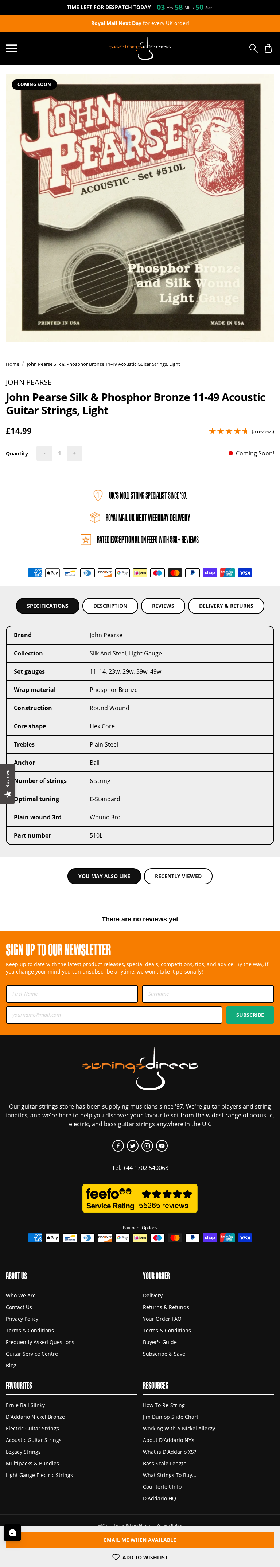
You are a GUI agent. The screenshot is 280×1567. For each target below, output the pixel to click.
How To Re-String (164, 1405)
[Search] (254, 48)
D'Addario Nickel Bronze (35, 1416)
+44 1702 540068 (145, 1168)
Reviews (163, 605)
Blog (11, 1365)
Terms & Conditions (30, 1330)
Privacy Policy (22, 1318)
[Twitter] (133, 1146)
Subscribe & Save (164, 1353)
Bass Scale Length (165, 1463)
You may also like (104, 876)
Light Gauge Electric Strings (39, 1475)
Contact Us (19, 1307)
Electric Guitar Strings (32, 1428)
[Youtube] (162, 1146)
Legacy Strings (23, 1451)
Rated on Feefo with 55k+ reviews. (148, 539)
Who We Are (21, 1295)
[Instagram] (147, 1146)
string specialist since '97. (148, 495)
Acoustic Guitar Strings (34, 1440)
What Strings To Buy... (170, 1475)
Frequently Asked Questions (40, 1342)
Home (12, 364)
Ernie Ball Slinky (25, 1405)
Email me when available (140, 1539)
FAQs (103, 1525)
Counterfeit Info (162, 1486)
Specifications (48, 605)
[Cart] (268, 48)
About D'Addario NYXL (170, 1440)
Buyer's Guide (160, 1342)
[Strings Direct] (140, 48)
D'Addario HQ (159, 1498)
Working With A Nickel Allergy (179, 1428)
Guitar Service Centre (32, 1353)
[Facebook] (118, 1146)
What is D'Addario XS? (169, 1451)
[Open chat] (12, 1532)
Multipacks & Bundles (32, 1463)
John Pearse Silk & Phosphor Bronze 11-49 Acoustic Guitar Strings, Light (103, 364)
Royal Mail (148, 517)
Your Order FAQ (162, 1318)
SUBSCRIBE (250, 1014)
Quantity (17, 453)
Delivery (153, 1295)
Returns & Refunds (166, 1307)
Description (110, 605)
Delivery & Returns (226, 605)
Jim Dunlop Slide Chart (170, 1416)
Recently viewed (178, 876)
